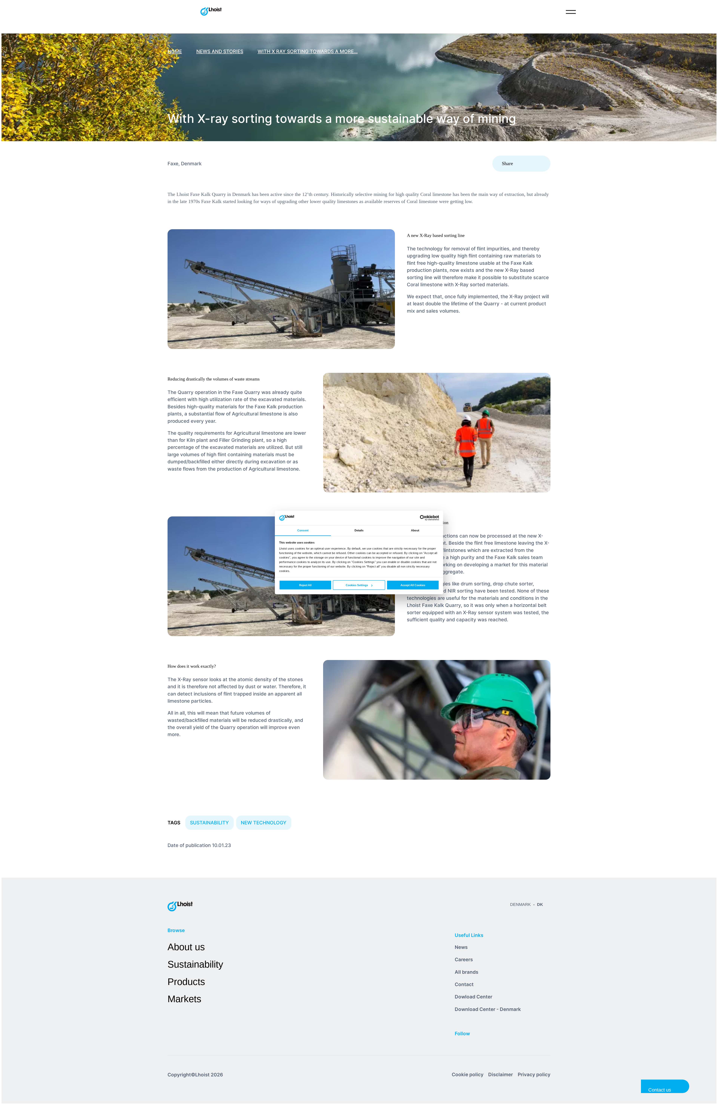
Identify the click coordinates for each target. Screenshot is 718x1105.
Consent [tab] (303, 530)
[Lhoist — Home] (211, 11)
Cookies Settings (357, 585)
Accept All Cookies (413, 585)
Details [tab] (359, 530)
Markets (184, 999)
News (461, 947)
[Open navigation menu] (571, 12)
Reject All (305, 585)
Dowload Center (473, 997)
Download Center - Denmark (488, 1009)
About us (186, 947)
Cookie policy (468, 1074)
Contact (464, 984)
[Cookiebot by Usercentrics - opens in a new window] (422, 518)
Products (186, 981)
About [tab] (415, 530)
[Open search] (555, 12)
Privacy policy (534, 1074)
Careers (464, 959)
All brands (466, 972)
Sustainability (195, 964)
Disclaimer (500, 1074)
